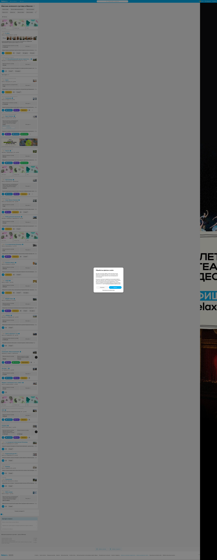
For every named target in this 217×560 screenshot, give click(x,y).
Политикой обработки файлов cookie (113, 283)
